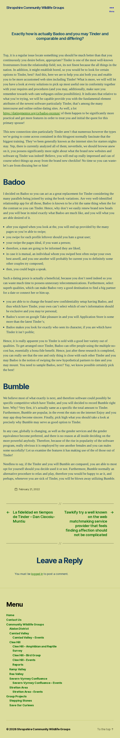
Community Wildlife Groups (25, 624)
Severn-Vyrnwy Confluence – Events (37, 682)
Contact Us (13, 619)
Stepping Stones (20, 700)
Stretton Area (18, 687)
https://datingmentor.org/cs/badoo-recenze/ (31, 113)
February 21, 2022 (29, 489)
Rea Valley (16, 674)
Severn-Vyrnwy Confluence (28, 678)
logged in (37, 573)
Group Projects (16, 696)
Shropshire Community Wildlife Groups (35, 7)
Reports (17, 664)
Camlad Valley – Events (28, 637)
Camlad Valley (19, 633)
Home (10, 615)
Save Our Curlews (21, 705)
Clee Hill (14, 642)
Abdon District (19, 628)
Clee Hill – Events (23, 660)
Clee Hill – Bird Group (26, 655)
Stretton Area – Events (27, 691)
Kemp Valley (17, 669)
